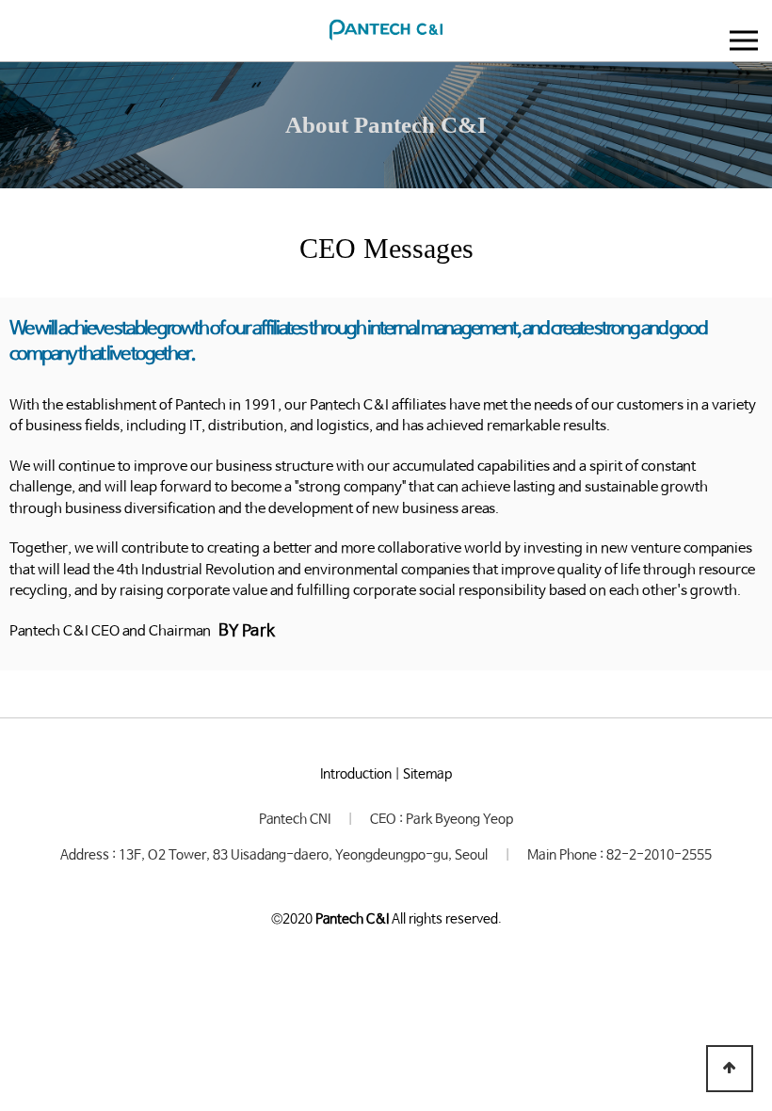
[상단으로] (729, 1068)
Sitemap (427, 773)
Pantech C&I (352, 918)
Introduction (356, 773)
